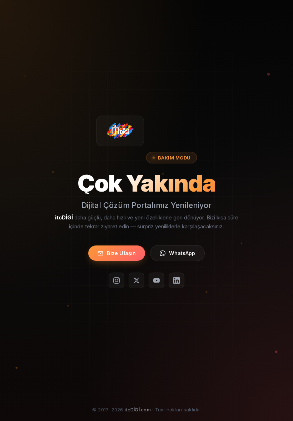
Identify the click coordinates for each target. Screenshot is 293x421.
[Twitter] (136, 280)
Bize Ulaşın (121, 253)
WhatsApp (182, 253)
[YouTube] (156, 280)
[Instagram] (116, 280)
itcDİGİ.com (138, 409)
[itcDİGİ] (120, 130)
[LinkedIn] (176, 280)
